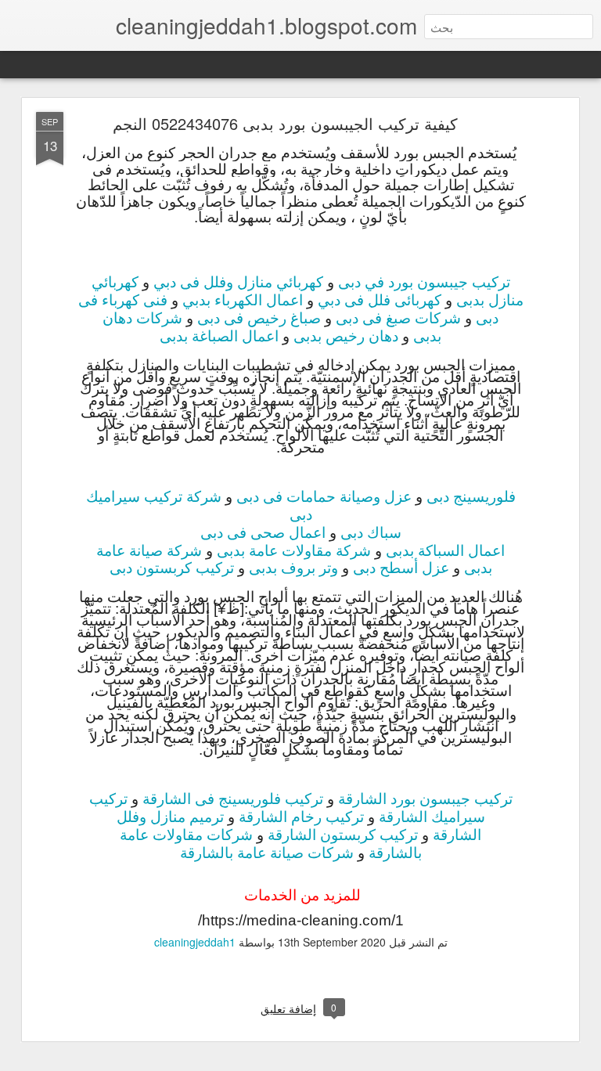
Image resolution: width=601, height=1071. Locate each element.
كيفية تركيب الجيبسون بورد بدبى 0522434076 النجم (285, 123)
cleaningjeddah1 (195, 942)
